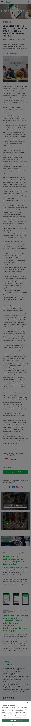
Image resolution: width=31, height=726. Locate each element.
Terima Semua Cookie (15, 720)
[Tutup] (27, 702)
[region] (15, 713)
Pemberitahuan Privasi (19, 717)
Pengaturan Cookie (15, 724)
